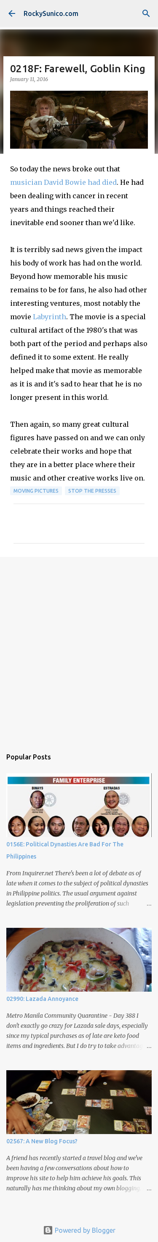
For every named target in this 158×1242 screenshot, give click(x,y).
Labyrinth (49, 316)
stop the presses (92, 491)
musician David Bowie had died (63, 182)
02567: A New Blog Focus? (42, 1141)
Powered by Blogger (84, 1230)
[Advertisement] (79, 648)
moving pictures (36, 491)
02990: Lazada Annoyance (42, 998)
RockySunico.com (51, 13)
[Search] (146, 13)
